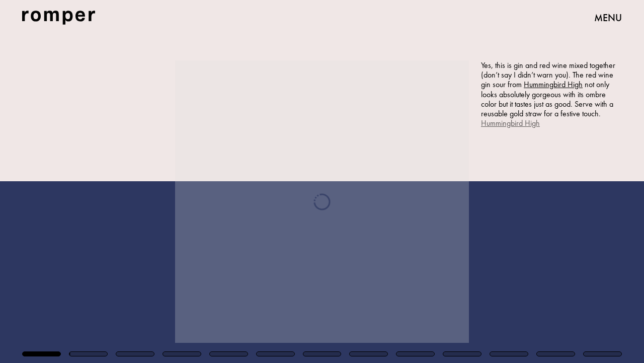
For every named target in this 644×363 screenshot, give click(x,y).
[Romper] (58, 17)
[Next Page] (428, 181)
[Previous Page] (106, 181)
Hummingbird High (553, 84)
